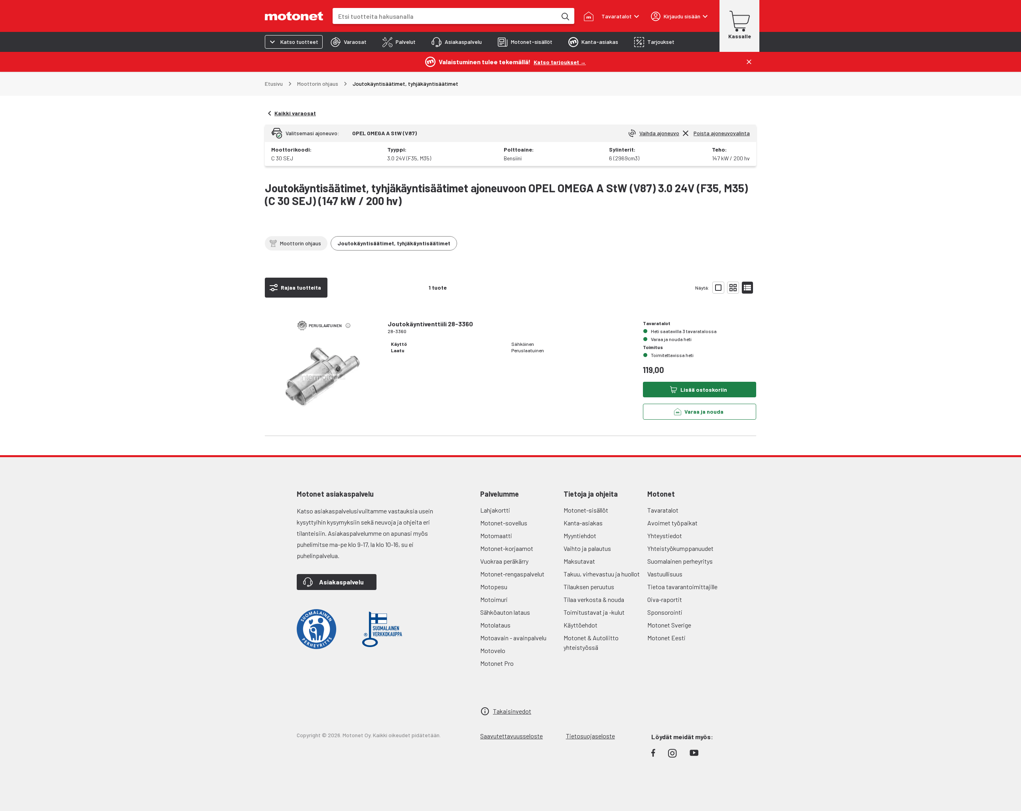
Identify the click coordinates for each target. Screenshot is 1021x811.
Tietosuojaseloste (590, 736)
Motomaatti (496, 535)
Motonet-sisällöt (586, 510)
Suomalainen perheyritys (680, 561)
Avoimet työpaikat (672, 523)
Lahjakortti (495, 510)
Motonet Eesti (666, 637)
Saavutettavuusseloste (511, 736)
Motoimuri (494, 599)
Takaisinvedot (512, 711)
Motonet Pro (497, 663)
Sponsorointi (664, 612)
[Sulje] (749, 62)
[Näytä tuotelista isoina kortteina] (718, 288)
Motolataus (495, 625)
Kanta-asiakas (583, 523)
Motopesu (493, 586)
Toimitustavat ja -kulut (594, 612)
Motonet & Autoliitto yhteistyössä (591, 642)
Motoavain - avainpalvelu (513, 637)
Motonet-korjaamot (506, 548)
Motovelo (492, 650)
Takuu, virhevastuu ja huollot (602, 574)
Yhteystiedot (664, 535)
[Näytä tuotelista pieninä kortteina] (733, 288)
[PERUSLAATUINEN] (323, 382)
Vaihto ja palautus (587, 548)
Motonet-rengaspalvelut (512, 574)
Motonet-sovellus (503, 523)
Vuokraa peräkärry (504, 561)
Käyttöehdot (580, 625)
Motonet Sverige (669, 625)
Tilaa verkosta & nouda (594, 599)
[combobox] (444, 16)
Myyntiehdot (580, 535)
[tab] (348, 41)
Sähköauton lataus (505, 612)
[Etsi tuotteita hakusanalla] (565, 16)
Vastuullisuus (664, 574)
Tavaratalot (662, 510)
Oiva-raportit (664, 599)
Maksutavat (579, 561)
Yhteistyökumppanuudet (680, 548)
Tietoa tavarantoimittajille (682, 586)
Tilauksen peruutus (589, 586)
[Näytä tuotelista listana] (747, 288)
